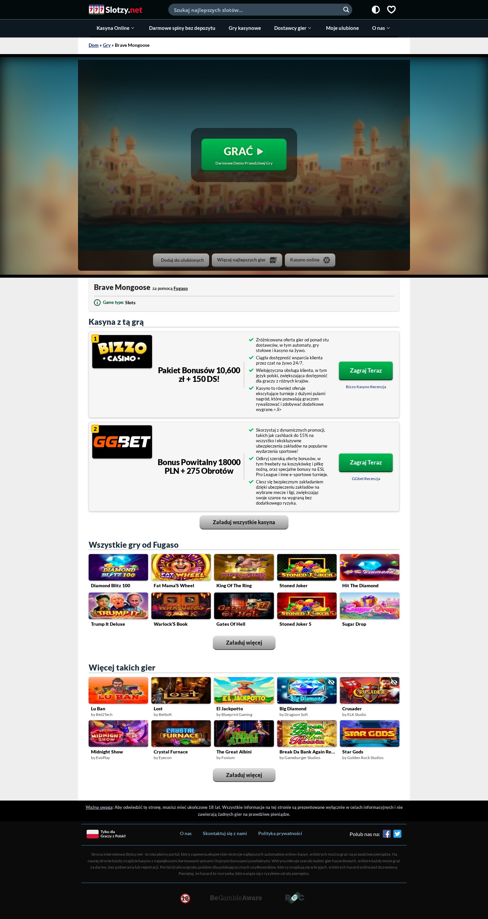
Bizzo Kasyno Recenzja (366, 386)
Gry (107, 45)
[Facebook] (387, 836)
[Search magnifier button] (346, 10)
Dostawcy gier (290, 28)
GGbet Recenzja (366, 478)
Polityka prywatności (280, 833)
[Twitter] (397, 836)
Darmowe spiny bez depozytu (182, 28)
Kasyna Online (113, 28)
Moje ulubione (342, 28)
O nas (378, 28)
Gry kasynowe (245, 28)
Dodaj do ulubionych (182, 260)
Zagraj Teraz (366, 370)
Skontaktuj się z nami (225, 833)
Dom (94, 45)
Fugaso (181, 288)
